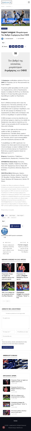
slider (6, 215)
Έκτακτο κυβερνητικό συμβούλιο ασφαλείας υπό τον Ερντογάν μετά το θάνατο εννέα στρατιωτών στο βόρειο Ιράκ (8, 249)
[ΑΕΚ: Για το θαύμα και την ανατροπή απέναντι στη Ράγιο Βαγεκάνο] (8, 286)
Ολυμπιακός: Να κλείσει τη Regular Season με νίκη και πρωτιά (18, 388)
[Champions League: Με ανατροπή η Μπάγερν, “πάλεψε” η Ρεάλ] (23, 286)
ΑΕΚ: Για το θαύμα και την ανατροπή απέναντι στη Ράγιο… (18, 396)
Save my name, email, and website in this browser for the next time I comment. (14, 343)
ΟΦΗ (8, 217)
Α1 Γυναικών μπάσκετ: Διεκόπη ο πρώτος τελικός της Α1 (18, 411)
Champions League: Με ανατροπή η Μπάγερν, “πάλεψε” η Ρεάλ (19, 404)
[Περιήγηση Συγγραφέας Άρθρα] (4, 231)
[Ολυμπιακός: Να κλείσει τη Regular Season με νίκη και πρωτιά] (23, 267)
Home (15, 421)
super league (12, 215)
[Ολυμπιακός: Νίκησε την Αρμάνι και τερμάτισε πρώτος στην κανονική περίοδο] (8, 267)
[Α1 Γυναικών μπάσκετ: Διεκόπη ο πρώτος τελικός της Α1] (6, 412)
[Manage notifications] (3, 427)
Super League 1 (20, 215)
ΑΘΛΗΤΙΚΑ (4, 28)
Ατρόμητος (4, 217)
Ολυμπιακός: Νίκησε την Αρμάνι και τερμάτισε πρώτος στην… (19, 380)
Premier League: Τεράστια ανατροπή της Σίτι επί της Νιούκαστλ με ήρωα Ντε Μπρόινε (23, 248)
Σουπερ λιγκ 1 (13, 217)
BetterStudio (20, 427)
